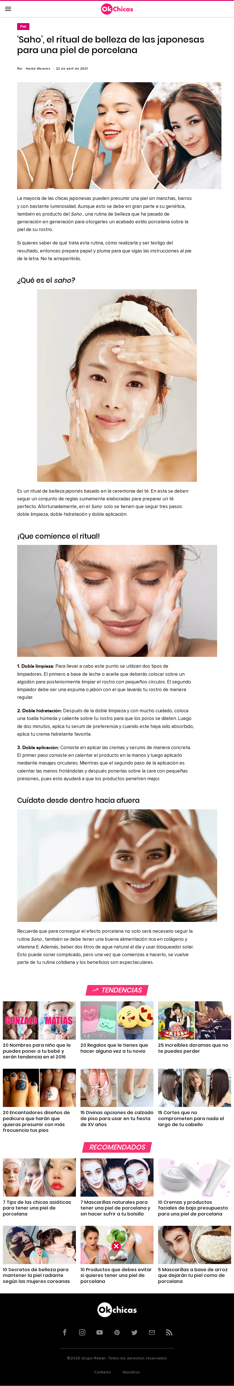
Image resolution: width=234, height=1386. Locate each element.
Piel (23, 26)
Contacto (102, 1372)
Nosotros (131, 1372)
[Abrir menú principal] (8, 9)
